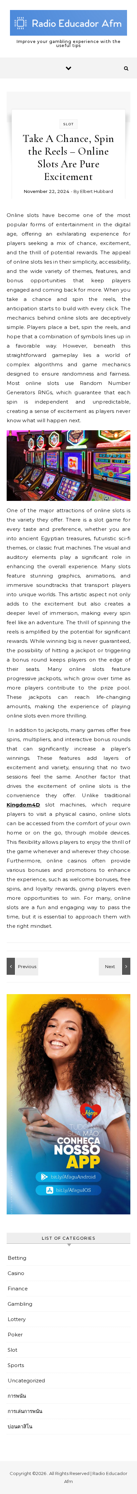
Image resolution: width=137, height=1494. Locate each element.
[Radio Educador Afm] (68, 24)
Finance (18, 1288)
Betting (17, 1258)
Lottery (17, 1319)
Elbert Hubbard (96, 191)
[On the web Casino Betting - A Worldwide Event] (115, 966)
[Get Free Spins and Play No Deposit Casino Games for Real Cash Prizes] (22, 966)
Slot (68, 124)
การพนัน (17, 1396)
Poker (15, 1334)
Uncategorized (26, 1380)
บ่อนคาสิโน (20, 1426)
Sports (16, 1365)
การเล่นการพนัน (25, 1411)
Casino (16, 1273)
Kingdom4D (23, 804)
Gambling (20, 1304)
